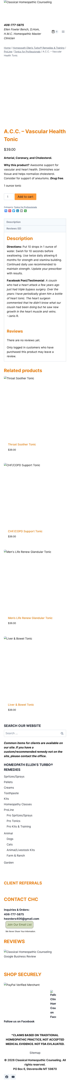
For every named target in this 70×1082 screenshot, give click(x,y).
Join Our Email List (19, 924)
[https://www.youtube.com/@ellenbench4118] (13, 1077)
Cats (10, 844)
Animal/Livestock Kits (21, 850)
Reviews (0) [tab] (14, 228)
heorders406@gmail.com (21, 918)
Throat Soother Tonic (22, 444)
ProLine (9, 809)
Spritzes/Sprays (14, 776)
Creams (9, 787)
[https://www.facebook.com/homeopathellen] (6, 1077)
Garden (9, 862)
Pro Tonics (13, 821)
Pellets (8, 782)
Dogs (10, 839)
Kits (6, 798)
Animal (8, 833)
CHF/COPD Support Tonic (25, 531)
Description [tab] (14, 222)
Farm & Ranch (16, 855)
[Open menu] (63, 31)
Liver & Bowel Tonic (21, 704)
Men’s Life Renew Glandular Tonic (30, 618)
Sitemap (35, 1052)
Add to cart (25, 196)
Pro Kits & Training (19, 826)
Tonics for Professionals (25, 207)
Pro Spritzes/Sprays (19, 815)
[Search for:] (35, 733)
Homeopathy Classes (18, 804)
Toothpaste (11, 793)
